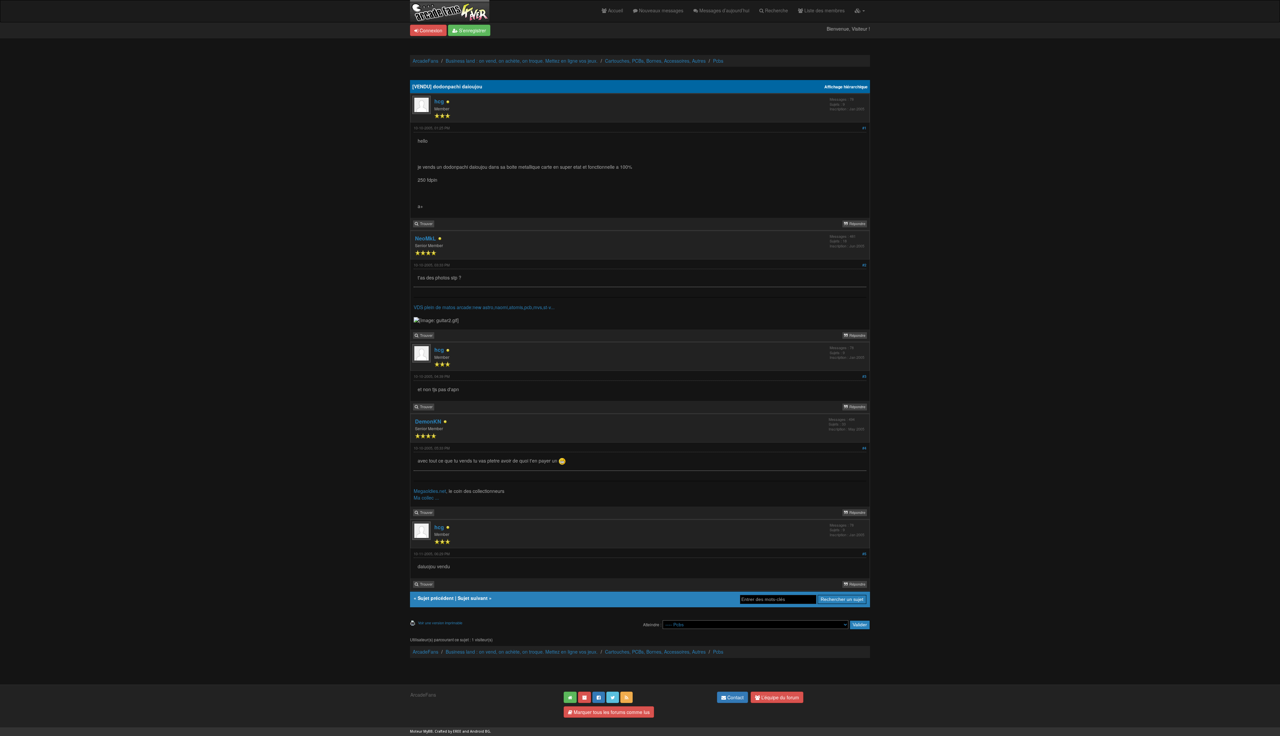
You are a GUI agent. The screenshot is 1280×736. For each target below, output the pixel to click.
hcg (439, 101)
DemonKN (428, 421)
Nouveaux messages (660, 10)
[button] (860, 10)
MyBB (428, 731)
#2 (864, 264)
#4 (864, 448)
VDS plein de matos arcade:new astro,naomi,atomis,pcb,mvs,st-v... (484, 307)
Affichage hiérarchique (846, 87)
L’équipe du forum (779, 697)
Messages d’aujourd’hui (723, 10)
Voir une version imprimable (440, 622)
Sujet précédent (436, 598)
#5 (864, 553)
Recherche (776, 10)
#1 (864, 127)
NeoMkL (425, 238)
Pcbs (718, 60)
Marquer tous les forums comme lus (611, 712)
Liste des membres (824, 10)
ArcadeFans (425, 60)
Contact (735, 697)
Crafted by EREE (448, 731)
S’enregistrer (472, 30)
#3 (864, 376)
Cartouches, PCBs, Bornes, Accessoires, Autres (655, 60)
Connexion (430, 30)
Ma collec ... (426, 497)
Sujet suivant (473, 598)
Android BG (480, 731)
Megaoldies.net (430, 491)
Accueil (615, 10)
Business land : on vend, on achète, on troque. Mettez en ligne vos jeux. (522, 60)
